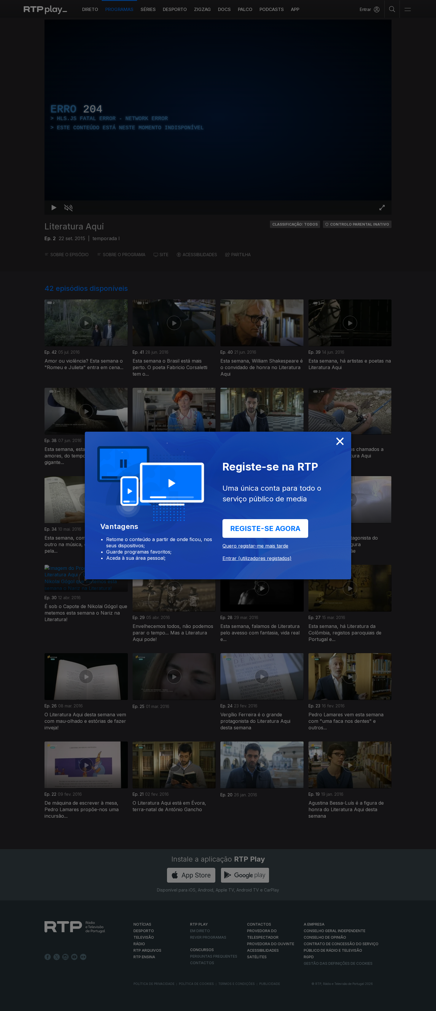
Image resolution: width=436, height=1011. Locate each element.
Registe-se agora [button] (265, 528)
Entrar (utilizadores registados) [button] (257, 558)
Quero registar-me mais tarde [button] (255, 546)
